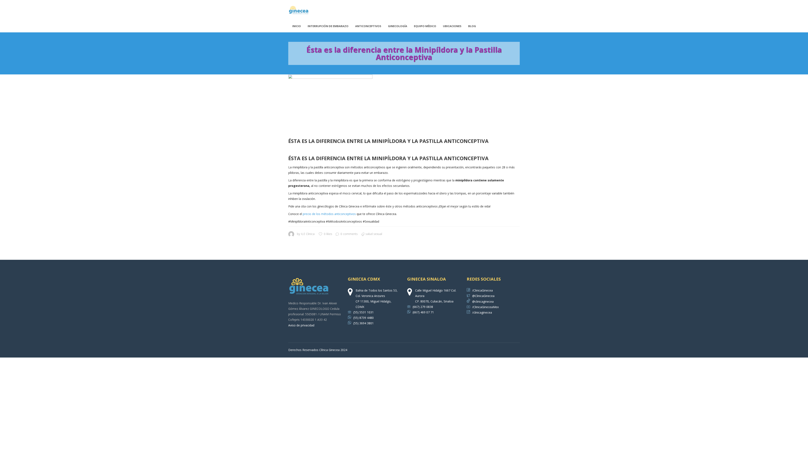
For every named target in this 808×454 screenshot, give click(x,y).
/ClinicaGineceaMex (485, 307)
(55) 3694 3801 (363, 323)
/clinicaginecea (482, 312)
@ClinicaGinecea (483, 296)
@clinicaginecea (483, 302)
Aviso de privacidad (301, 325)
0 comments (349, 234)
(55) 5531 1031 (363, 312)
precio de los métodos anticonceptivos (329, 214)
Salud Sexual (373, 234)
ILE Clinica (308, 234)
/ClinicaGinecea (482, 290)
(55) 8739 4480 (363, 318)
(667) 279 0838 (423, 307)
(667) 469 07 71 (423, 312)
